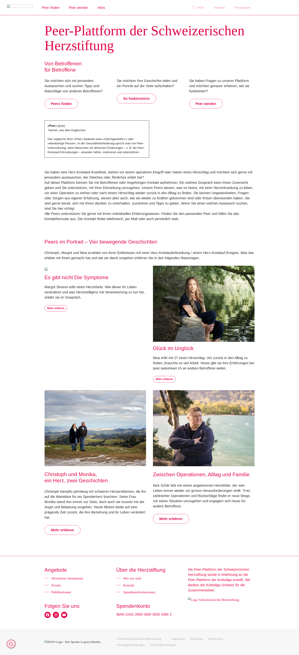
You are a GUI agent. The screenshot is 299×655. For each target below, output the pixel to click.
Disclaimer (196, 638)
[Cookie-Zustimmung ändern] (11, 644)
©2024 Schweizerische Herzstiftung (139, 638)
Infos (101, 8)
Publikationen (61, 592)
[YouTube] (64, 615)
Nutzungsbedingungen (131, 645)
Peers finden (61, 104)
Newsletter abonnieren (67, 578)
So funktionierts (136, 98)
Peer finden (51, 8)
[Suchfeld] (198, 7)
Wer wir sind (132, 578)
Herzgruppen (242, 7)
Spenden (219, 7)
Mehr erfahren (55, 308)
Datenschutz (215, 638)
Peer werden (78, 8)
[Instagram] (56, 615)
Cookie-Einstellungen (163, 645)
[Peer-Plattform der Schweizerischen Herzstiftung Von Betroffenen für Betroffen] (20, 7)
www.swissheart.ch (275, 7)
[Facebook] (47, 615)
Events (56, 585)
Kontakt (128, 585)
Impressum (178, 638)
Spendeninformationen (139, 592)
